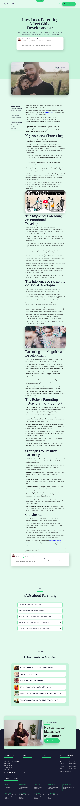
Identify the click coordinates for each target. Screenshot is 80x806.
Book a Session (68, 4)
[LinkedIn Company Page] (12, 773)
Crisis (75, 804)
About (24, 760)
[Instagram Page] (7, 773)
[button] (20, 4)
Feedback (49, 804)
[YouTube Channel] (10, 773)
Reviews (24, 770)
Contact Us (25, 774)
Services (24, 762)
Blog (24, 772)
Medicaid (63, 804)
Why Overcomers (45, 762)
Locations (25, 764)
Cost (24, 766)
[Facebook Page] (5, 773)
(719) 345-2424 (8, 763)
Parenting (41, 41)
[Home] (9, 4)
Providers (54, 4)
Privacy (36, 804)
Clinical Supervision (46, 764)
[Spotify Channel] (15, 773)
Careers (43, 760)
